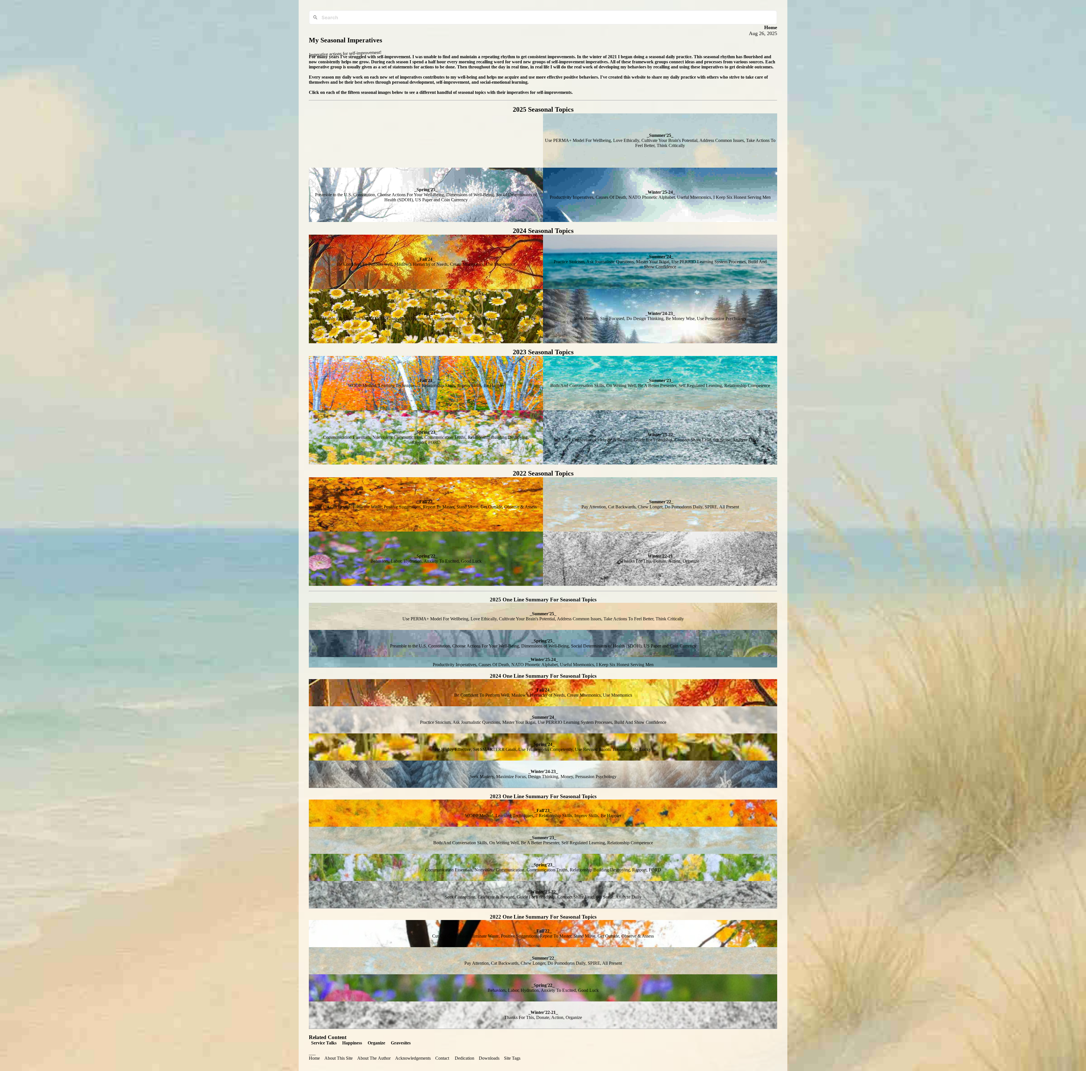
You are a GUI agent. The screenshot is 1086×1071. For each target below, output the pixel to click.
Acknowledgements (413, 1058)
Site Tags (512, 1058)
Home (314, 1058)
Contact (442, 1058)
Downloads (489, 1058)
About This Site (338, 1058)
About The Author (374, 1058)
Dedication (464, 1058)
